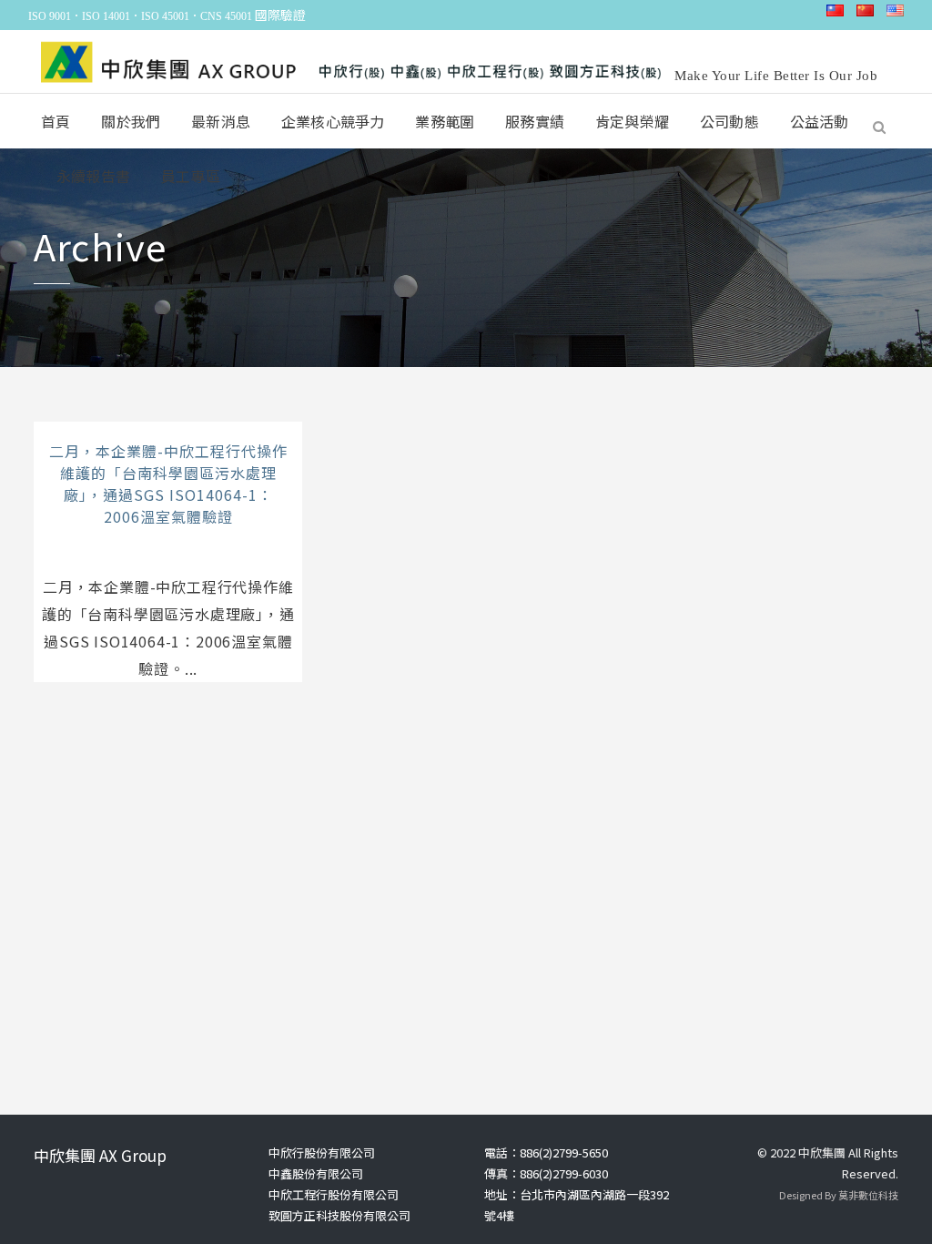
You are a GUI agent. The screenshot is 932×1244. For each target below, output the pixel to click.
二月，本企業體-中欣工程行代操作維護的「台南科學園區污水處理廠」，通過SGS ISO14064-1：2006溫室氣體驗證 (168, 483)
